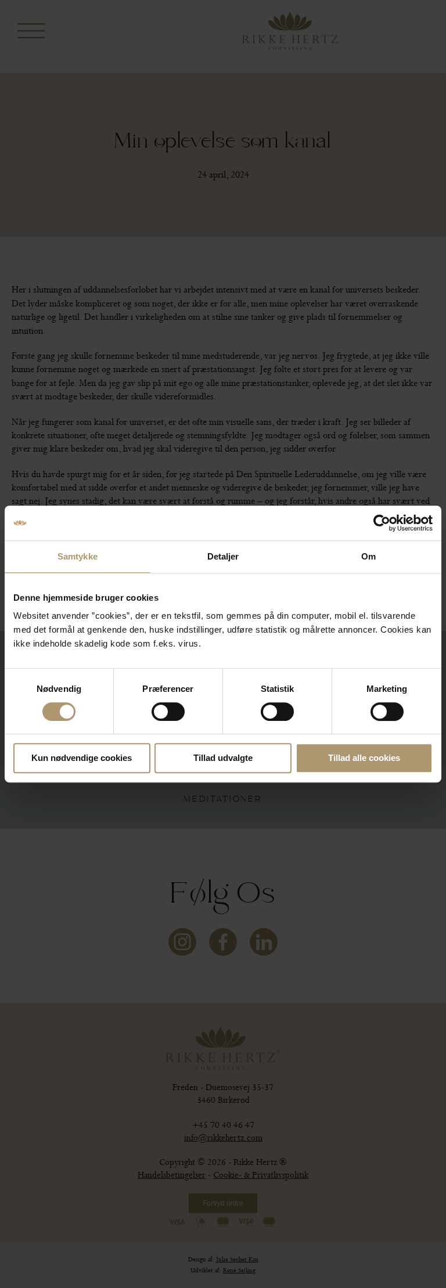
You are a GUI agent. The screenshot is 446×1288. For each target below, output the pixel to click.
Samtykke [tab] (77, 556)
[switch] (168, 711)
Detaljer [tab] (223, 556)
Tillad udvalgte (223, 758)
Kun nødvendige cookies (81, 758)
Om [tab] (368, 556)
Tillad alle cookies (364, 758)
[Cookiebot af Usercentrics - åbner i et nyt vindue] (382, 523)
